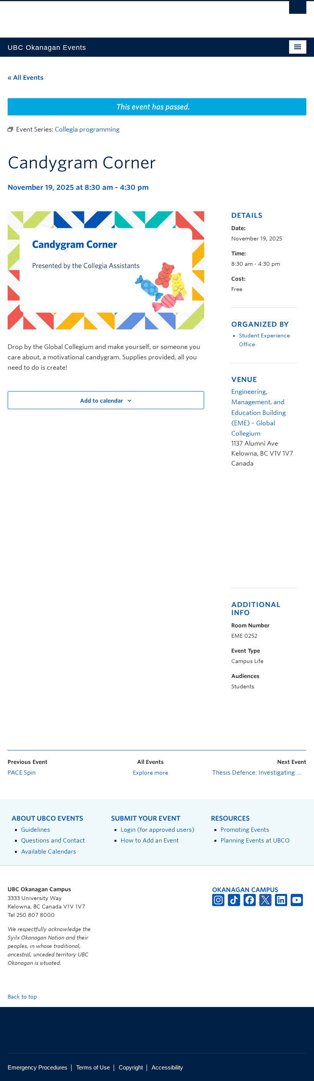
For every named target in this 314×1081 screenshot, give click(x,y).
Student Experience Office (264, 339)
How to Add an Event (150, 840)
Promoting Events (245, 829)
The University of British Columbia (135, 15)
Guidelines (35, 829)
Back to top (23, 997)
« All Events (26, 77)
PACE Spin (22, 772)
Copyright (131, 1067)
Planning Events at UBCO (255, 840)
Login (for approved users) (158, 829)
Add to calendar (101, 401)
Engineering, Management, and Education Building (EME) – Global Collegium (258, 412)
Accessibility (167, 1067)
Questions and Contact (53, 840)
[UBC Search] (297, 9)
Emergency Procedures (37, 1067)
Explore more (150, 773)
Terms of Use (93, 1067)
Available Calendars (48, 851)
